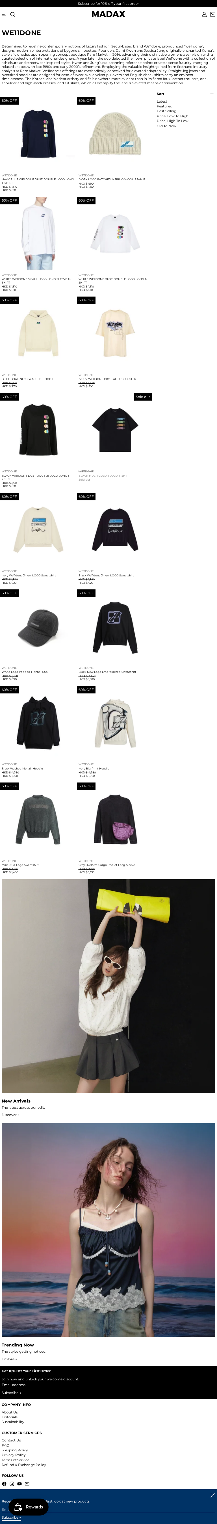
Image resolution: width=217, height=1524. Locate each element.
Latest (162, 101)
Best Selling (166, 111)
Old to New (166, 126)
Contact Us (11, 1440)
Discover (9, 1115)
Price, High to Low (172, 121)
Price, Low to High (172, 116)
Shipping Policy (15, 1450)
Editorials (10, 1417)
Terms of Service (15, 1460)
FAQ (5, 1445)
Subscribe (10, 1393)
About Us (10, 1412)
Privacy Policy (14, 1455)
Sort (160, 94)
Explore (8, 1359)
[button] (12, 14)
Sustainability (13, 1422)
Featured (164, 106)
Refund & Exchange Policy (24, 1465)
